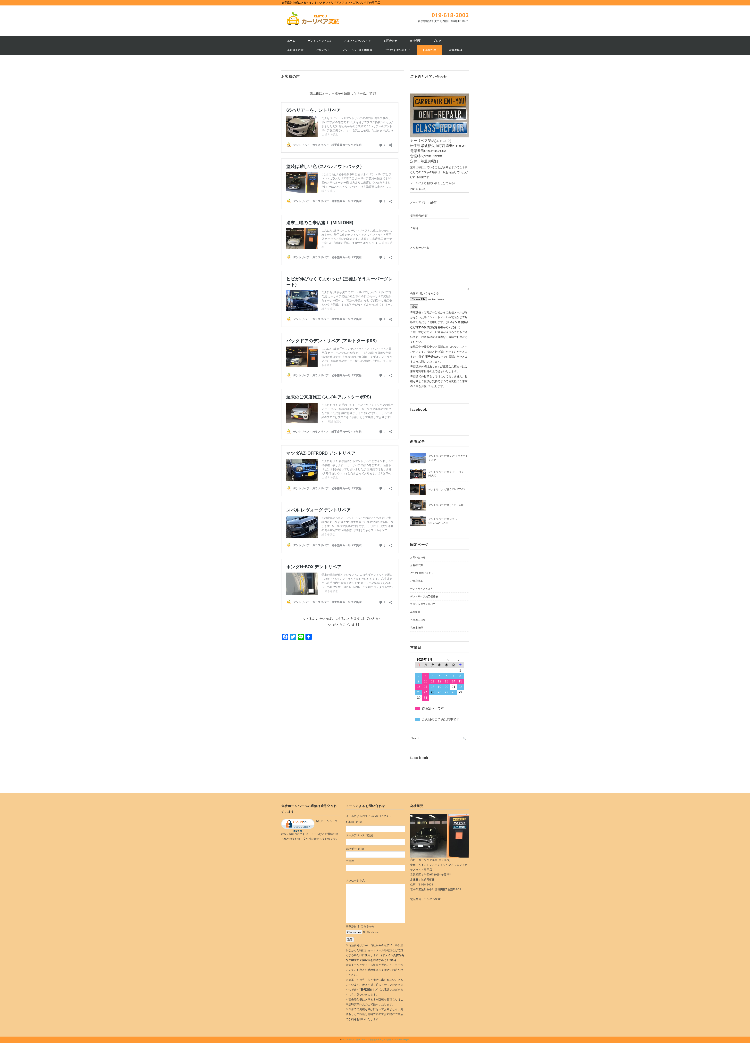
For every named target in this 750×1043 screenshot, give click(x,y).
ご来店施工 (323, 50)
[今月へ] (453, 659)
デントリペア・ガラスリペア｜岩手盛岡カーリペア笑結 (366, 1040)
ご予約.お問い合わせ (397, 50)
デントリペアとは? (319, 40)
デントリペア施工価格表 (357, 50)
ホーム (291, 40)
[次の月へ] (460, 659)
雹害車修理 (455, 50)
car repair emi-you (402, 1040)
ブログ (437, 40)
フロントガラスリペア (357, 40)
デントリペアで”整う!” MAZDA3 (446, 489)
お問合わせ (390, 40)
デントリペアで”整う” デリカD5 (446, 505)
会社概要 (415, 40)
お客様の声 (429, 50)
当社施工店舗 (295, 50)
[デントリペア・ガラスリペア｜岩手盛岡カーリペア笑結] (312, 14)
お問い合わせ (417, 557)
